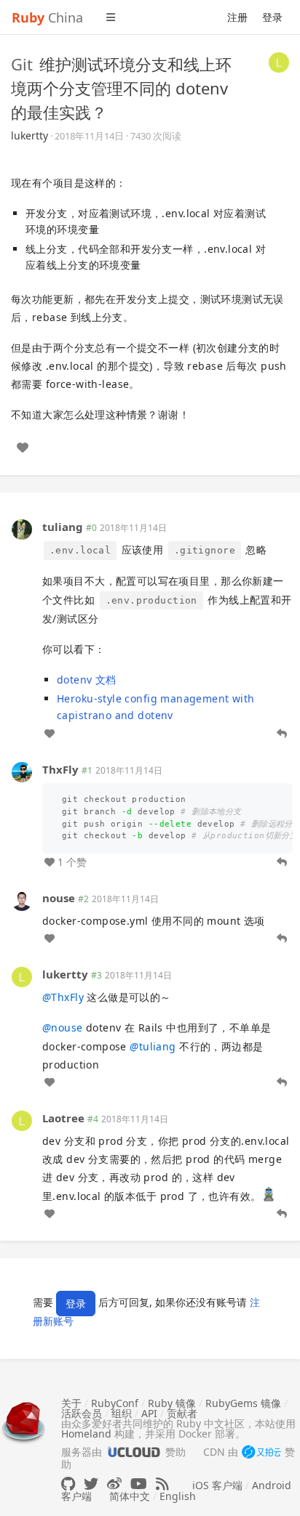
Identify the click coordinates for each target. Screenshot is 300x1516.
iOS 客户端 (217, 1485)
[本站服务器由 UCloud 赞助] (133, 1452)
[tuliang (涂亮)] (22, 528)
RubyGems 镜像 (243, 1403)
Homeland (86, 1433)
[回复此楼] (282, 733)
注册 (237, 17)
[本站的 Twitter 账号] (91, 1483)
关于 (71, 1403)
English (177, 1496)
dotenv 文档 (87, 679)
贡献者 (182, 1413)
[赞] (22, 447)
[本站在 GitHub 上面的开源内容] (68, 1483)
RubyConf (114, 1403)
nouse (58, 898)
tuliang (62, 526)
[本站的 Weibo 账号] (114, 1483)
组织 (121, 1413)
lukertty (29, 135)
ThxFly (60, 769)
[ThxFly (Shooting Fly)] (22, 771)
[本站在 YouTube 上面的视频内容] (138, 1483)
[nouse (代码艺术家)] (22, 900)
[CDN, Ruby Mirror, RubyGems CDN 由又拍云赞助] (261, 1452)
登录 (272, 17)
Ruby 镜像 (172, 1403)
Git (22, 64)
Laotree (63, 1118)
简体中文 (129, 1496)
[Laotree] (22, 1120)
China (47, 17)
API (149, 1413)
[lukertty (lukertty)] (279, 61)
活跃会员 (81, 1413)
